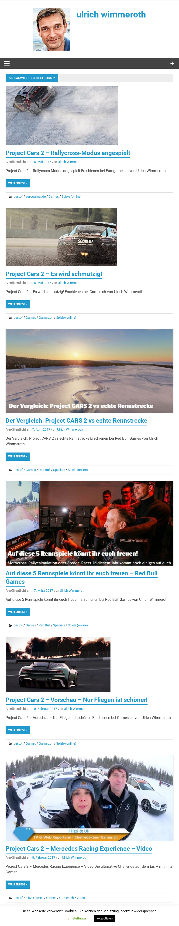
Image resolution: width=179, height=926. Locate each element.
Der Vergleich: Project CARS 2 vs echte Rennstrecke (76, 420)
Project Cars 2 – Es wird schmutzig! (54, 273)
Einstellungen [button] (77, 918)
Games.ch (46, 317)
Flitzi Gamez (34, 898)
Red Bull (44, 470)
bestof (18, 196)
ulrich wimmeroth (111, 14)
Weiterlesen (18, 183)
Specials (59, 470)
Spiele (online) (72, 196)
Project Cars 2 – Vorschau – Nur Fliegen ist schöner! (77, 699)
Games (53, 196)
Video (81, 898)
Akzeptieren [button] (105, 918)
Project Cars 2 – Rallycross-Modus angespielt (68, 152)
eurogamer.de (36, 196)
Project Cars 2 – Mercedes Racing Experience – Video (79, 848)
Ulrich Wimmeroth (70, 162)
